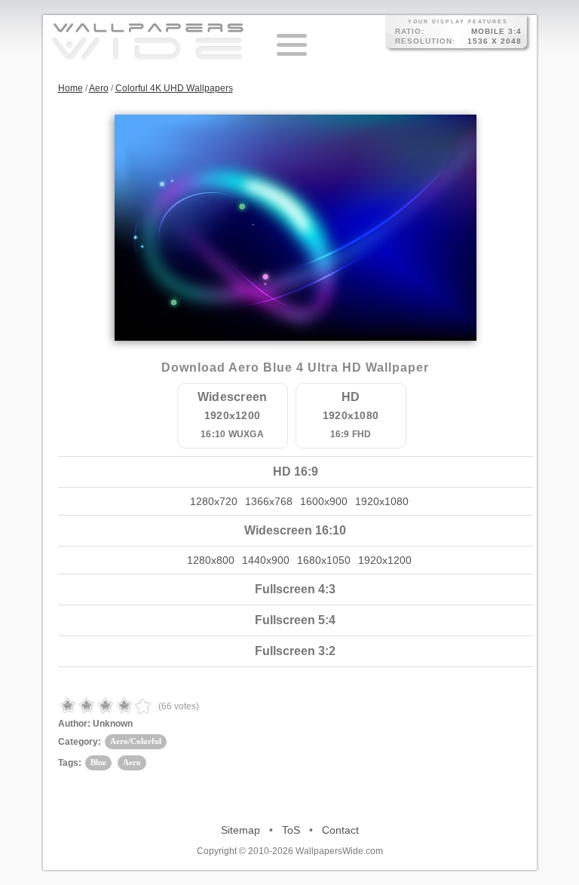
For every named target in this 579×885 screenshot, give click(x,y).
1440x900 (266, 560)
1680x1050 (324, 560)
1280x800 (210, 560)
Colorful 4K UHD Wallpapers (174, 88)
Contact (340, 830)
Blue (98, 762)
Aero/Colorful (135, 741)
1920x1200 (385, 560)
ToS (291, 830)
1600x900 (324, 501)
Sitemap (240, 830)
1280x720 (213, 501)
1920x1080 (382, 501)
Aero (99, 88)
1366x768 (269, 501)
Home (70, 88)
